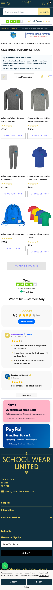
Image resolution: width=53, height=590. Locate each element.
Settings (26, 587)
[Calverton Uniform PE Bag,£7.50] (13, 215)
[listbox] (24, 76)
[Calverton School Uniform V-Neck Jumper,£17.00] (13, 99)
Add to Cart (13, 248)
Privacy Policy (43, 575)
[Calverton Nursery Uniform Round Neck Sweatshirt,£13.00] (40, 99)
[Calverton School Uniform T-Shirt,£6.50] (40, 215)
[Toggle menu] (3, 4)
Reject (39, 582)
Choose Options (13, 135)
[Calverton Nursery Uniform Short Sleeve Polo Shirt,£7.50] (40, 157)
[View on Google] (7, 376)
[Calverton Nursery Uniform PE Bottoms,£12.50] (13, 157)
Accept (13, 582)
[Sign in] (43, 3)
